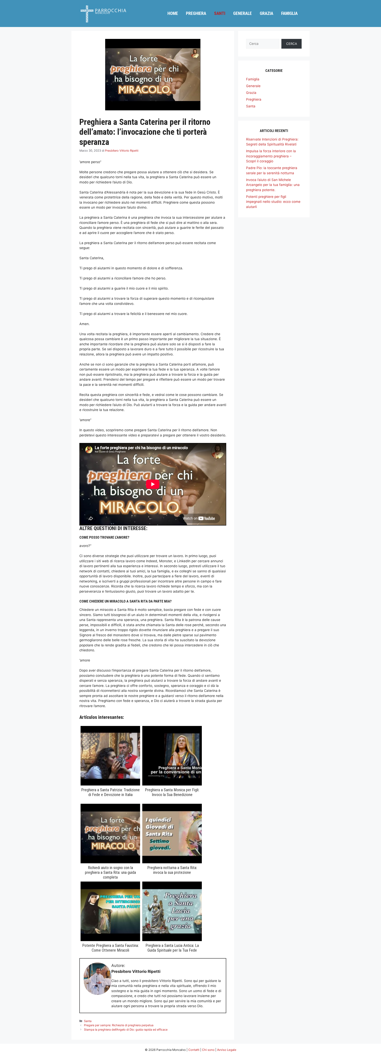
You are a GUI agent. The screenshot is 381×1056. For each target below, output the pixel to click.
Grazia (266, 13)
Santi (219, 13)
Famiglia (289, 13)
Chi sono (208, 1050)
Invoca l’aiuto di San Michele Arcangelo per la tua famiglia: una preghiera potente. (273, 185)
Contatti (193, 1050)
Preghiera (196, 13)
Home (172, 13)
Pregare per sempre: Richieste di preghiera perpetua (118, 1025)
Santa (87, 1021)
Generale (242, 13)
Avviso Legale (226, 1050)
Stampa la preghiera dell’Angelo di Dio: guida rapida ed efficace (125, 1029)
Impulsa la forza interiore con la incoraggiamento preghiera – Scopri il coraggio (271, 156)
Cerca (291, 44)
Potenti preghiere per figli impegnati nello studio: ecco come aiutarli (273, 202)
